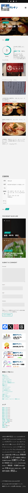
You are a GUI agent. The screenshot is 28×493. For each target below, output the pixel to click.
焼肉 (9, 468)
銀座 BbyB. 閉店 (11, 235)
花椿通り (12, 468)
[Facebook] (5, 326)
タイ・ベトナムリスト (7, 391)
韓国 (16, 471)
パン (11, 449)
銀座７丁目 (5, 22)
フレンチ (15, 449)
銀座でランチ (6, 30)
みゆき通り (19, 439)
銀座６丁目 (4, 415)
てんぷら (11, 439)
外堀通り (18, 457)
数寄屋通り (9, 460)
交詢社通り (18, 454)
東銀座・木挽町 (13, 465)
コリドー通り (8, 444)
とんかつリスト (6, 378)
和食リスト (4, 375)
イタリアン (8, 441)
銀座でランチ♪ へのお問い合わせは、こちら (14, 486)
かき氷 (21, 436)
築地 (3, 424)
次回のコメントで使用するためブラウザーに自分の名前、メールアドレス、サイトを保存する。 (14, 311)
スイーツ (20, 444)
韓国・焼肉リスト (6, 396)
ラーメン (12, 452)
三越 (6, 454)
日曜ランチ (17, 460)
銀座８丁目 (4, 418)
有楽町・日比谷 (6, 419)
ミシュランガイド (6, 452)
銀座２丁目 (4, 409)
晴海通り (7, 463)
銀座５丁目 (4, 413)
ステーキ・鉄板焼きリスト (8, 382)
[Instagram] (16, 326)
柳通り (3, 468)
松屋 (20, 465)
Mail (3, 292)
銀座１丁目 (4, 407)
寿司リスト (4, 384)
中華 (13, 454)
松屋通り (23, 465)
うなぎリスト (5, 376)
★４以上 (10, 436)
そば (8, 439)
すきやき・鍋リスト (7, 381)
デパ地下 (19, 447)
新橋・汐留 (4, 425)
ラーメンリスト (6, 397)
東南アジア (5, 465)
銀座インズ (21, 468)
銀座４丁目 (4, 412)
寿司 (22, 457)
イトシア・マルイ (15, 441)
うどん (14, 436)
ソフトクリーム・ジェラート (11, 447)
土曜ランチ (9, 457)
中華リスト (4, 394)
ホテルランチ (21, 449)
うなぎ (17, 436)
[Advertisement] (14, 160)
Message (4, 266)
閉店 (7, 39)
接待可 (5, 460)
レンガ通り (18, 452)
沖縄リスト (4, 385)
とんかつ (15, 439)
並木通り (9, 454)
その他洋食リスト (6, 390)
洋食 (6, 468)
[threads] (21, 326)
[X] (10, 326)
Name (3, 284)
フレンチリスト (6, 388)
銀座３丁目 (7, 232)
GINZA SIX (4, 436)
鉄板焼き (17, 468)
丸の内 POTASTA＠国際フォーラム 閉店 (13, 254)
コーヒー (14, 444)
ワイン (21, 452)
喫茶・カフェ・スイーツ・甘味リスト (11, 399)
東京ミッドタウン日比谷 (15, 463)
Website (4, 301)
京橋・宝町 (4, 422)
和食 (22, 454)
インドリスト (5, 393)
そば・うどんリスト (7, 379)
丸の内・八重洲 (8, 250)
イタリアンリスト (6, 387)
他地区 (3, 427)
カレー (21, 441)
